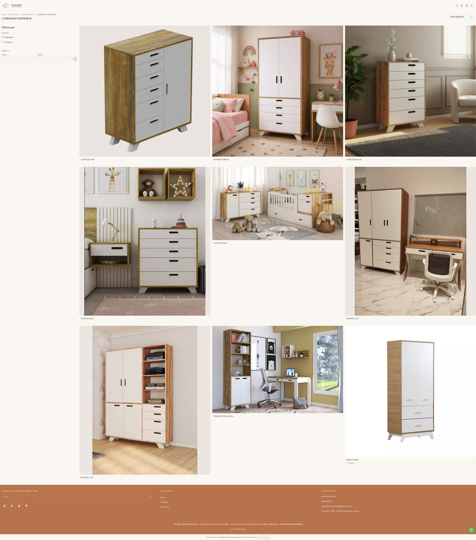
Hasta (40, 55)
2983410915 (326, 501)
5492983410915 (328, 496)
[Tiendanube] (238, 529)
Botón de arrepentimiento (292, 524)
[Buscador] (457, 5)
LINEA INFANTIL (28, 14)
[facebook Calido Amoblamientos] (12, 506)
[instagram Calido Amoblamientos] (4, 506)
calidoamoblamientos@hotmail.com (336, 506)
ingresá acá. (274, 524)
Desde (4, 55)
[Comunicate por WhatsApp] (471, 530)
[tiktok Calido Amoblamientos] (19, 506)
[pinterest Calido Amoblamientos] (26, 506)
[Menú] (471, 5)
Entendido (264, 537)
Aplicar (75, 59)
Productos (165, 507)
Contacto (165, 502)
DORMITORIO (14, 14)
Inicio (4, 14)
